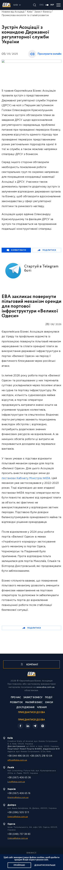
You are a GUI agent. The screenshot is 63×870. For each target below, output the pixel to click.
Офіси (49, 702)
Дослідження (25, 707)
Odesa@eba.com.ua (17, 838)
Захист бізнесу (42, 12)
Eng (42, 5)
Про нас (16, 697)
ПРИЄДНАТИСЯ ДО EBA (31, 720)
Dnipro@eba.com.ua (17, 816)
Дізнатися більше (44, 865)
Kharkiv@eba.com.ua (17, 797)
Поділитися (49, 250)
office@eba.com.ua (17, 760)
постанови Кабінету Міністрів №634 (26, 478)
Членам (42, 707)
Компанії (32, 664)
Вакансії (31, 853)
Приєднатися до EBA (31, 712)
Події (48, 697)
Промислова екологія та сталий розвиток (25, 15)
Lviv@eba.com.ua (16, 782)
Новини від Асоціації (13, 12)
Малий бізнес (33, 702)
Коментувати (18, 250)
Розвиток (16, 702)
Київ (29, 12)
